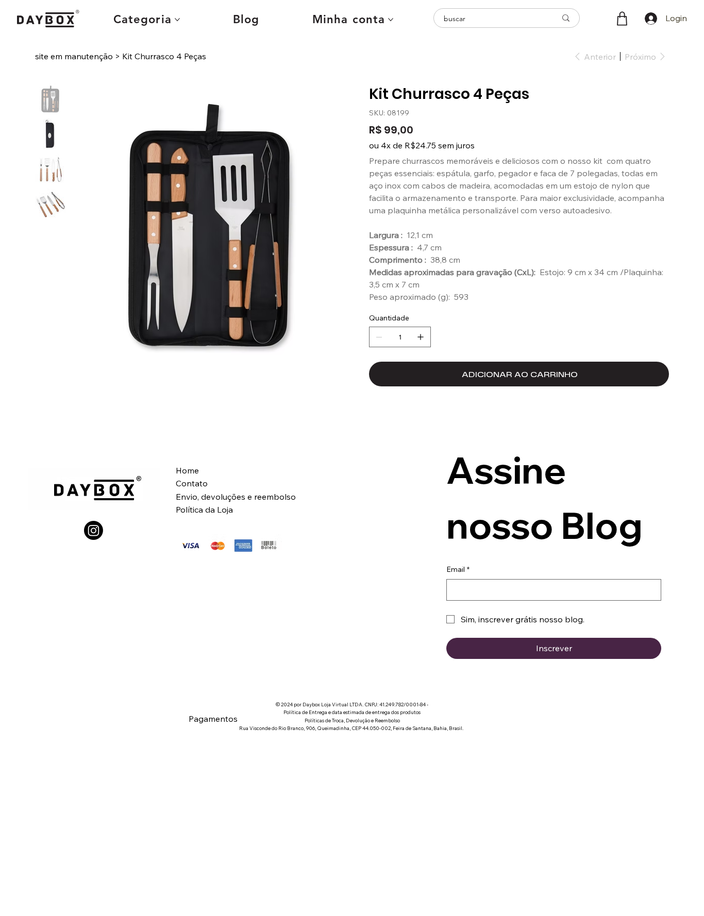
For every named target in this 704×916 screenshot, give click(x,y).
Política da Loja (204, 509)
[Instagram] (93, 530)
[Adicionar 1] (420, 337)
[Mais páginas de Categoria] (177, 19)
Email (458, 569)
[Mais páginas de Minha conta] (390, 19)
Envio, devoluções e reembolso (237, 496)
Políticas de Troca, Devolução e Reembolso (352, 720)
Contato (192, 483)
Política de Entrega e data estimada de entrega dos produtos (352, 712)
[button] (622, 18)
